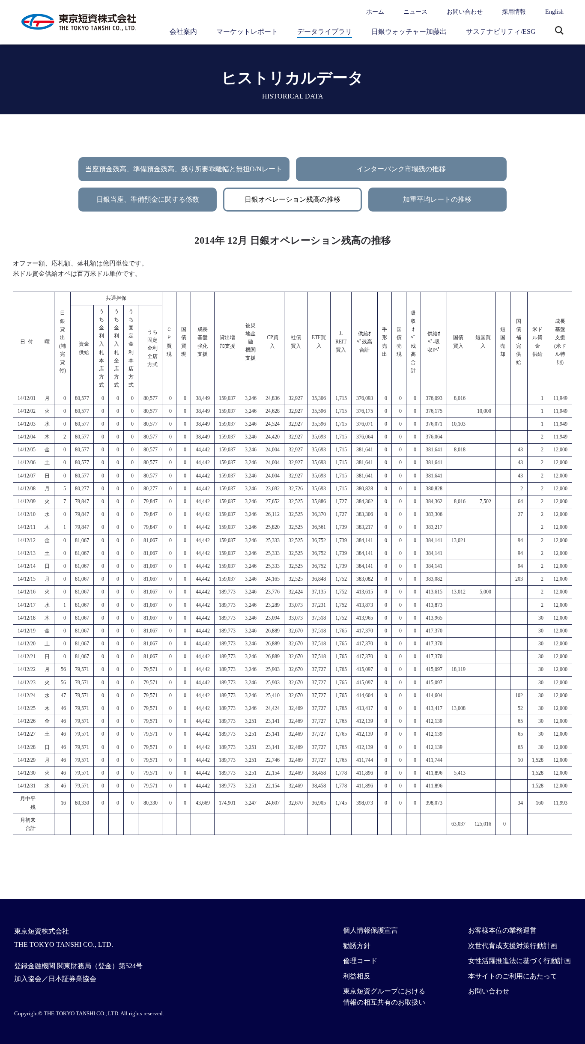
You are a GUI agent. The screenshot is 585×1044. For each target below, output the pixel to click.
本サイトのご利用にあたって (512, 976)
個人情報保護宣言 (370, 930)
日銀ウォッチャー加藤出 (409, 31)
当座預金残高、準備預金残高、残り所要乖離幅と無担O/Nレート (183, 169)
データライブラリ (324, 31)
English (554, 12)
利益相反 (356, 976)
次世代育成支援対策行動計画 (512, 945)
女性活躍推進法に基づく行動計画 (519, 960)
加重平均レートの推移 (437, 199)
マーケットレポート (247, 31)
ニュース (415, 12)
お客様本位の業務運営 (502, 930)
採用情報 (514, 12)
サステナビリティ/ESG (501, 31)
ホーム (375, 12)
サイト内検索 (559, 31)
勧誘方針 (356, 945)
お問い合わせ (465, 12)
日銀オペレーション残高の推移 (292, 199)
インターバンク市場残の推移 (401, 169)
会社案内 (183, 31)
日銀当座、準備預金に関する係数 (147, 199)
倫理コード (360, 960)
